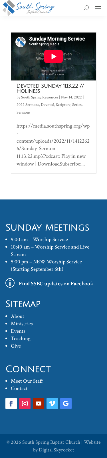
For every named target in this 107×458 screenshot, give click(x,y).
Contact (19, 388)
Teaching (21, 338)
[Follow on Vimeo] (52, 403)
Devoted (47, 104)
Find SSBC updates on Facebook (56, 283)
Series (77, 104)
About (17, 316)
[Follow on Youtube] (38, 403)
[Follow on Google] (66, 403)
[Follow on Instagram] (25, 403)
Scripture (63, 104)
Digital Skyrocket (56, 450)
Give (16, 346)
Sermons (23, 112)
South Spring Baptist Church (51, 442)
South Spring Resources (39, 97)
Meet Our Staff (27, 381)
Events (18, 331)
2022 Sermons (28, 104)
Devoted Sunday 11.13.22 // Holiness (50, 88)
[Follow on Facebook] (11, 403)
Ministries (22, 323)
